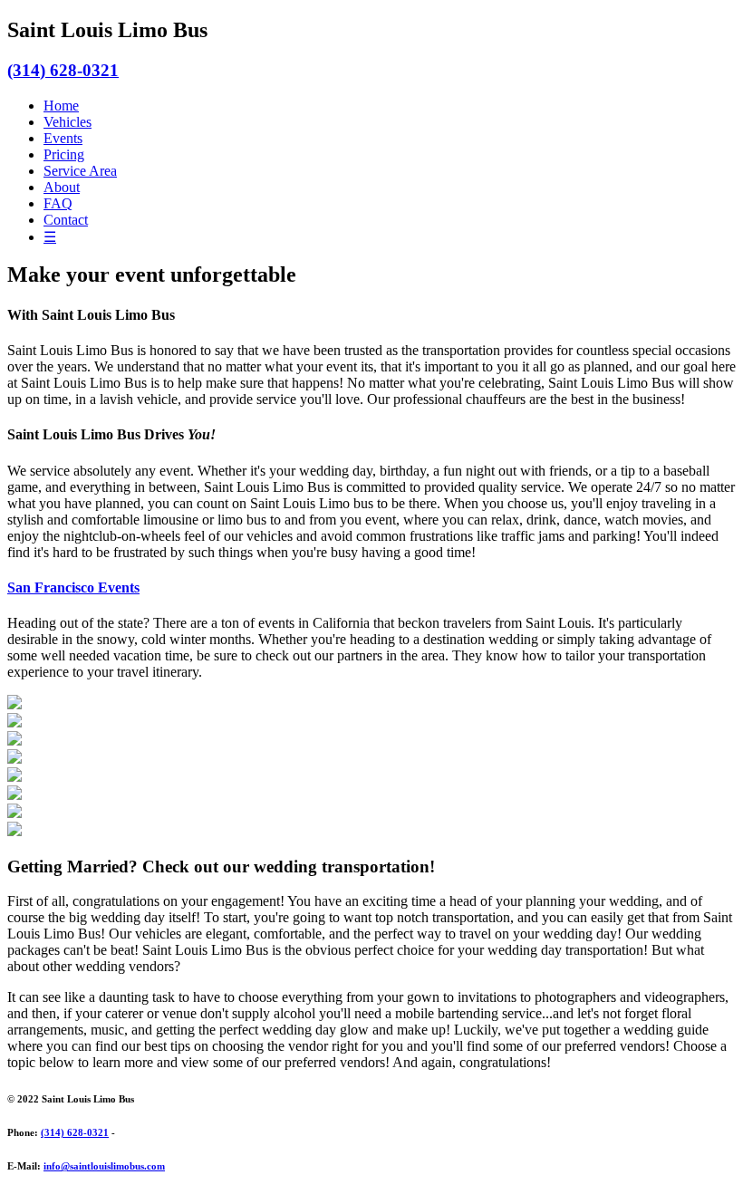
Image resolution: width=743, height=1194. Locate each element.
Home (61, 105)
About (61, 187)
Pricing (63, 154)
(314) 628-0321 (63, 70)
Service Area (80, 170)
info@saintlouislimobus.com (104, 1165)
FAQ (57, 203)
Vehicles (67, 122)
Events (62, 138)
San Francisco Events (73, 587)
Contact (65, 219)
